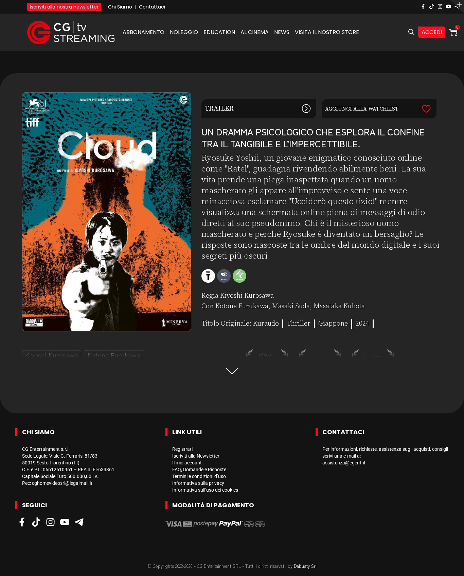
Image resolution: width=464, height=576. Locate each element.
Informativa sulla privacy (198, 483)
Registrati (182, 449)
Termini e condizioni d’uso (199, 476)
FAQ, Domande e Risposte (199, 469)
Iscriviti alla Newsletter (195, 456)
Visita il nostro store (327, 32)
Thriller (298, 323)
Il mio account (187, 462)
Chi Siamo (120, 6)
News (281, 32)
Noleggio (184, 32)
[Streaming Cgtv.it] (70, 32)
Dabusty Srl (305, 566)
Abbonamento (143, 32)
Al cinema (254, 32)
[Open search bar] (411, 32)
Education (219, 32)
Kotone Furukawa (114, 355)
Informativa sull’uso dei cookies (205, 490)
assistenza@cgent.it (343, 462)
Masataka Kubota (339, 306)
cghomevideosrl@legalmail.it (62, 483)
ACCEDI (432, 32)
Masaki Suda (291, 306)
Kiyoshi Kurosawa (51, 355)
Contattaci (152, 6)
